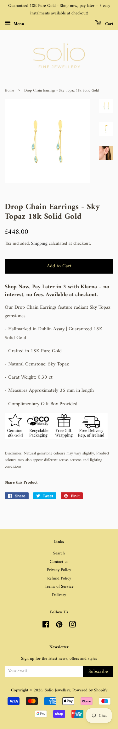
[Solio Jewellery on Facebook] (45, 626)
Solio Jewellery (57, 690)
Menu (18, 24)
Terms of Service (59, 586)
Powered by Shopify (89, 690)
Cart (108, 24)
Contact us (59, 562)
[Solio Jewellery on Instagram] (72, 626)
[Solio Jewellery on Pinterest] (59, 626)
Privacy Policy (59, 570)
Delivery (59, 595)
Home (9, 90)
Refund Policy (59, 578)
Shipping (39, 243)
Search (59, 553)
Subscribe (98, 671)
